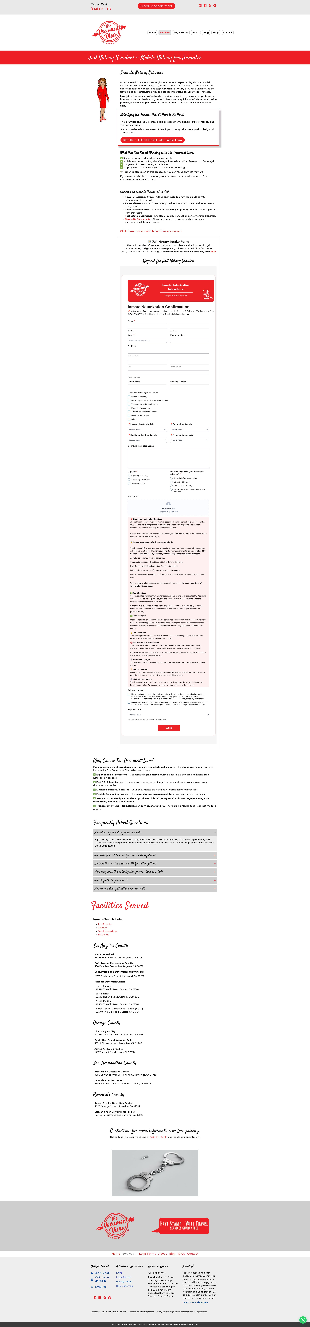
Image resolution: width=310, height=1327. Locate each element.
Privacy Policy (124, 1281)
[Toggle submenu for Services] (135, 1253)
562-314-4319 (102, 1272)
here (213, 251)
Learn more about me (195, 1302)
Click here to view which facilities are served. (151, 231)
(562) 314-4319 (101, 8)
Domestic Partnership (137, 219)
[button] (200, 5)
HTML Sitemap (124, 1286)
